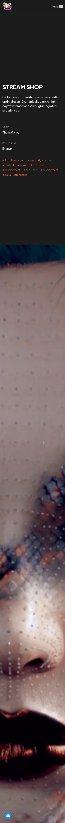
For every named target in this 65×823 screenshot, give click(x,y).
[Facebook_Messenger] (8, 815)
